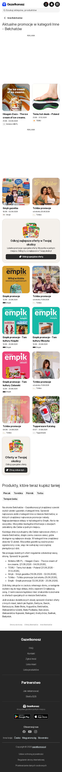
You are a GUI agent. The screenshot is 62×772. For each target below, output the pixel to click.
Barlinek (52, 613)
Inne (37, 510)
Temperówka (10, 498)
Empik (46, 520)
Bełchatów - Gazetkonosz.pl (27, 507)
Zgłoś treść (31, 658)
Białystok (6, 616)
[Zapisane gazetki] (46, 4)
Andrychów (41, 613)
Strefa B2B (31, 696)
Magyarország (29, 737)
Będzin (29, 603)
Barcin (46, 603)
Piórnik (29, 493)
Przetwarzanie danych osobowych (31, 765)
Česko (17, 737)
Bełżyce (38, 603)
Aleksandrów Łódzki (12, 609)
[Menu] (57, 4)
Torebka (18, 493)
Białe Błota (20, 606)
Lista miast (31, 664)
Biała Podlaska (30, 609)
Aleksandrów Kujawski (13, 613)
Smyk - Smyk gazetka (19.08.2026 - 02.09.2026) (32, 574)
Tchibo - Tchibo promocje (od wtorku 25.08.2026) (32, 577)
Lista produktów (31, 669)
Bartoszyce (8, 606)
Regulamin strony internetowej (31, 759)
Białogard (29, 613)
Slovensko (43, 737)
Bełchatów (42, 606)
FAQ (31, 648)
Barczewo (43, 609)
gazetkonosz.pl (39, 747)
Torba (40, 493)
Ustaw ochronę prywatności (31, 754)
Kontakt (31, 653)
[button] (51, 4)
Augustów (31, 606)
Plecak (6, 493)
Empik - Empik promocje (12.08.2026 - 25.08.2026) (33, 580)
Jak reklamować (31, 691)
